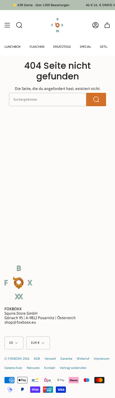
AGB (37, 358)
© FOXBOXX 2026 (16, 358)
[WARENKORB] (107, 25)
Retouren (33, 367)
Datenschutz (13, 367)
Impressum (101, 358)
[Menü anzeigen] (7, 25)
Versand (50, 358)
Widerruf (83, 358)
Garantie (66, 358)
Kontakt (49, 367)
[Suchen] (96, 99)
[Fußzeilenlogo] (18, 282)
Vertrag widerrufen (73, 367)
